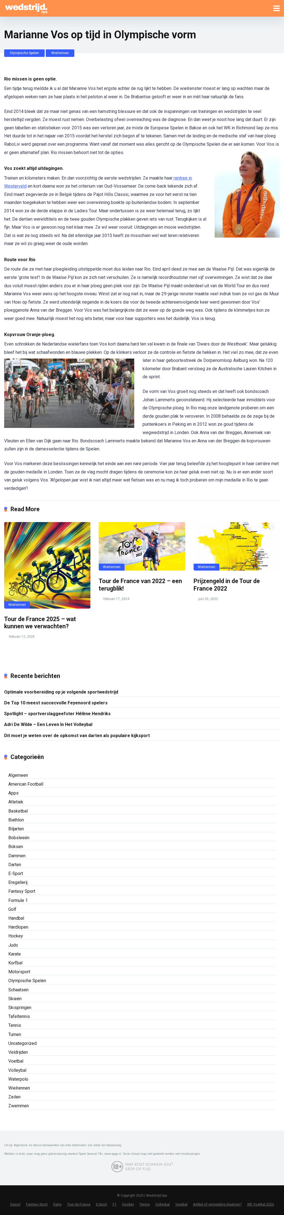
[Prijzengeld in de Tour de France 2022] (237, 546)
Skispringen (19, 1007)
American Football (25, 784)
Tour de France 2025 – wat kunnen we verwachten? (40, 623)
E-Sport (15, 873)
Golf (12, 909)
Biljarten (16, 828)
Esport (15, 1204)
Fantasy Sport (21, 891)
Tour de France (78, 1204)
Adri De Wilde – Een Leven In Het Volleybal (48, 724)
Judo (13, 945)
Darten (14, 864)
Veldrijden (18, 1052)
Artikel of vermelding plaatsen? (217, 1204)
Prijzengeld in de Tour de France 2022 (227, 585)
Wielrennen (60, 53)
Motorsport (19, 971)
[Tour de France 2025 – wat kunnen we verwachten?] (47, 565)
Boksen (15, 846)
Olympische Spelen (24, 53)
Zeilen (14, 1097)
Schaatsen (18, 989)
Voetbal (15, 1061)
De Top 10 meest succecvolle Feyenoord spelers (56, 702)
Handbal (16, 918)
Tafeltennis (19, 1016)
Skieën (15, 998)
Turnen (14, 1034)
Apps (13, 793)
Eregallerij (17, 882)
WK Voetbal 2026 (260, 1204)
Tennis (14, 1025)
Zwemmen (18, 1105)
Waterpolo (18, 1079)
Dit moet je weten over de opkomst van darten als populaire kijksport (77, 735)
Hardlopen (18, 927)
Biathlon (16, 820)
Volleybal (17, 1070)
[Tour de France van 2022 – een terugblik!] (142, 546)
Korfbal (15, 963)
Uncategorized (22, 1043)
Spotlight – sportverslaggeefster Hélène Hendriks (57, 713)
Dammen (17, 855)
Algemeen (18, 775)
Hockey (15, 936)
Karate (14, 954)
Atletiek (15, 802)
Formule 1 (18, 900)
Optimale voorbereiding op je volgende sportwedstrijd (61, 692)
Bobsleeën (18, 837)
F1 (114, 1204)
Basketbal (18, 811)
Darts (57, 1204)
